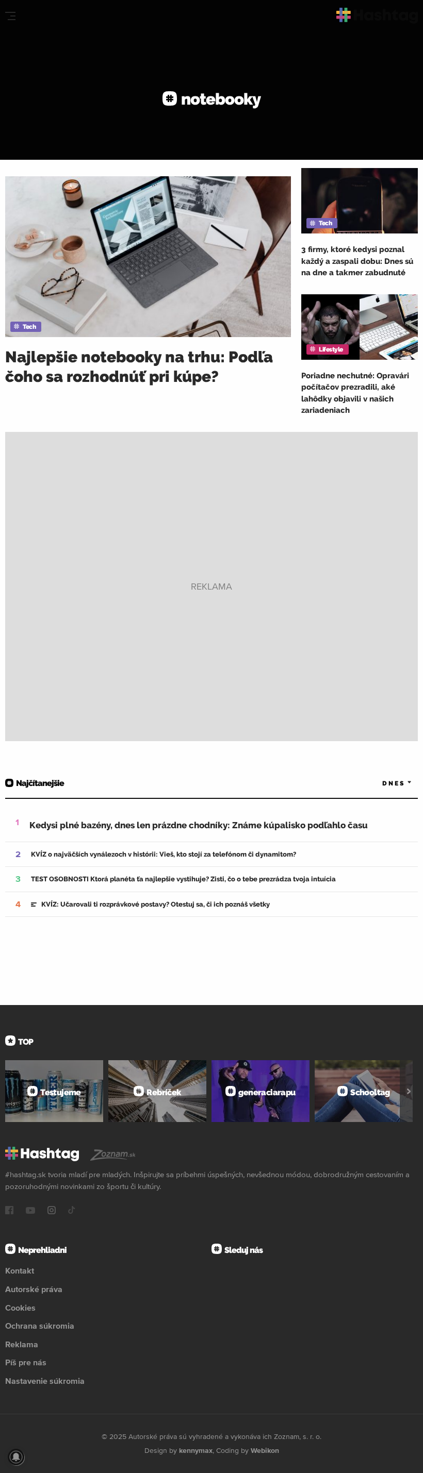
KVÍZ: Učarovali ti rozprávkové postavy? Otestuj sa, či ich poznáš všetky (155, 904)
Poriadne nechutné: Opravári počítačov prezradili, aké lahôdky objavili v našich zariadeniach (355, 393)
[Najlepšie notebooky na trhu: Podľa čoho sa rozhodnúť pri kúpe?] (148, 256)
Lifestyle (331, 349)
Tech (29, 326)
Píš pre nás (25, 1362)
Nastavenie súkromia (45, 1380)
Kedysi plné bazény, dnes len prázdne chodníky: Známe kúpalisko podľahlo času (198, 825)
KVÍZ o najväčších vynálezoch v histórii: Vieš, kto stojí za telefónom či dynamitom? (163, 854)
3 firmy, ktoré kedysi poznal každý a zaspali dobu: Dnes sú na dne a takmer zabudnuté (357, 261)
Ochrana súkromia (39, 1325)
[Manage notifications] (16, 1457)
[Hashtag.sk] (377, 16)
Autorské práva (33, 1289)
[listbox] (382, 784)
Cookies (20, 1307)
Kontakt (19, 1270)
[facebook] (9, 1211)
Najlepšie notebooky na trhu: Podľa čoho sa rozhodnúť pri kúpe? (139, 367)
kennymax (196, 1450)
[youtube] (30, 1211)
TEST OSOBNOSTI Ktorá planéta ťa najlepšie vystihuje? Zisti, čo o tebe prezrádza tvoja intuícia (183, 879)
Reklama (21, 1344)
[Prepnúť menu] (10, 16)
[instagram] (51, 1211)
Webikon (265, 1450)
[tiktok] (71, 1211)
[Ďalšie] (409, 1091)
